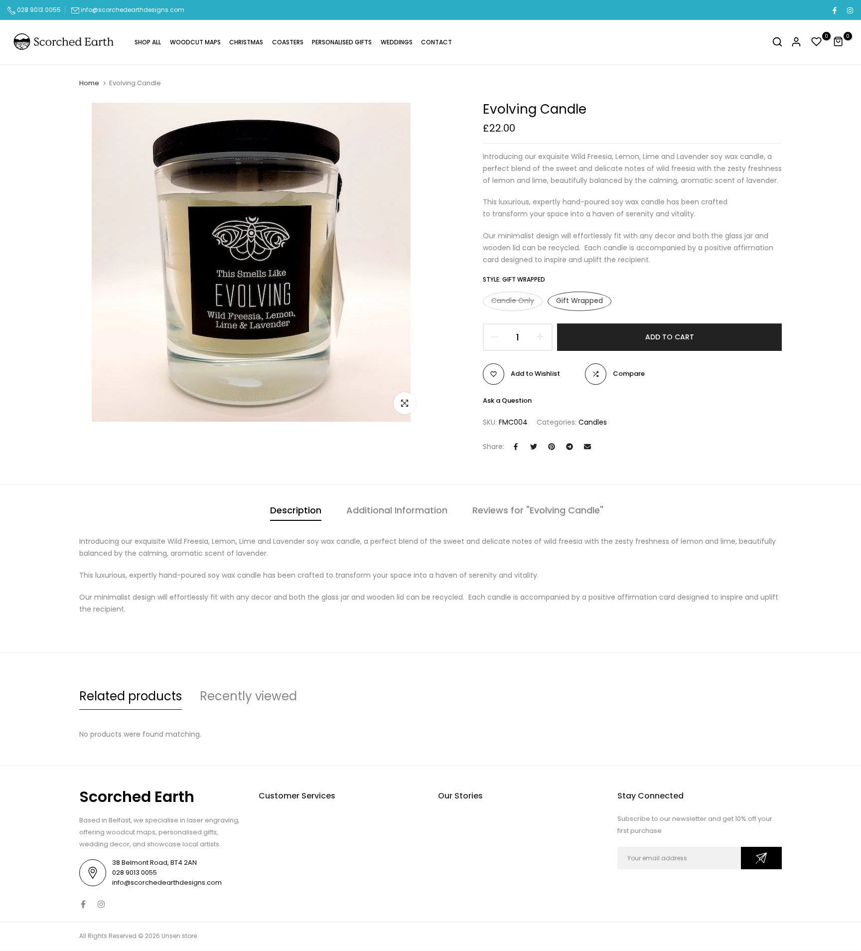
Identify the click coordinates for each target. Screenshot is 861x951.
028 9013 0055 (38, 9)
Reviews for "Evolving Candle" (537, 510)
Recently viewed (248, 696)
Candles (592, 422)
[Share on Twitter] (534, 447)
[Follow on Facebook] (834, 10)
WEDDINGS (397, 42)
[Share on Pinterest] (552, 447)
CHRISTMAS (246, 42)
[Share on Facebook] (516, 447)
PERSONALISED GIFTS (342, 42)
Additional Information (396, 510)
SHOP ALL (148, 42)
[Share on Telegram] (570, 447)
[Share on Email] (587, 447)
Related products (130, 696)
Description (295, 510)
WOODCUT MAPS (195, 42)
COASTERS (287, 42)
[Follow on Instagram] (850, 10)
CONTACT (436, 42)
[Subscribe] (761, 858)
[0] (816, 41)
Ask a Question (507, 400)
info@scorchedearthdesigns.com (132, 9)
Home (89, 83)
